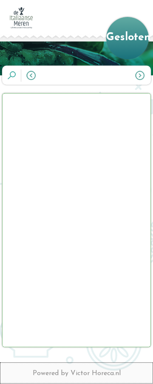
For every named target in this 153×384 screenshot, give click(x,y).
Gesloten (127, 37)
